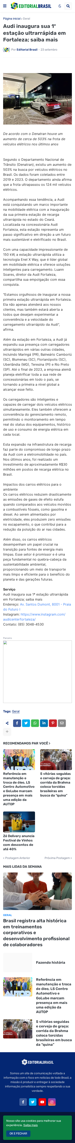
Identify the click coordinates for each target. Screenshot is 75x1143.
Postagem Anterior (17, 858)
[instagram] (52, 1102)
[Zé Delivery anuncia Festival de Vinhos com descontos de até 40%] (19, 821)
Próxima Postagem (57, 858)
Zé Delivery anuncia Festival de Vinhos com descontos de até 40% (18, 842)
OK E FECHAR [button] (18, 1133)
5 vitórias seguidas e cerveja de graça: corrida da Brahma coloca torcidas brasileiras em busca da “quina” (55, 784)
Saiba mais (30, 1125)
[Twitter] (26, 723)
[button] (5, 6)
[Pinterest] (53, 723)
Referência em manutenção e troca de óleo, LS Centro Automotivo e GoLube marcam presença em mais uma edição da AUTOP (19, 789)
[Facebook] (17, 723)
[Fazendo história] (17, 962)
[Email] (62, 723)
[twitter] (32, 1102)
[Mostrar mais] (7, 731)
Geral (26, 18)
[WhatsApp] (35, 723)
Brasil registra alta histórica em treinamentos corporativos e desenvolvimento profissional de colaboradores (36, 932)
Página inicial (11, 18)
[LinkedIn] (44, 723)
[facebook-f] (23, 1102)
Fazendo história (50, 962)
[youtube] (42, 1102)
